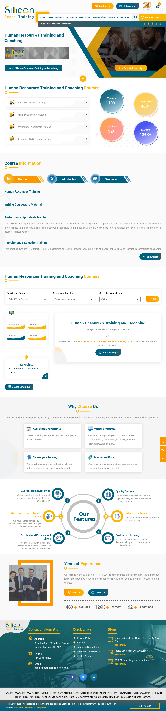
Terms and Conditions (88, 647)
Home (42, 17)
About (104, 17)
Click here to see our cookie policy (30, 707)
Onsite (87, 17)
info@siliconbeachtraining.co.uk (116, 341)
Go (154, 298)
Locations (95, 17)
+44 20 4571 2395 (152, 17)
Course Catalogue (21, 386)
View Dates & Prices (128, 68)
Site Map (81, 642)
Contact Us (104, 6)
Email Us (100, 592)
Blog (116, 17)
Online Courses (62, 17)
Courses (49, 17)
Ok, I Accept (145, 705)
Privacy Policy (84, 638)
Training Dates (76, 17)
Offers (110, 17)
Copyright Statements (88, 651)
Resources (124, 17)
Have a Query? (110, 352)
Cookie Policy (84, 656)
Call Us (76, 592)
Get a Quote (129, 6)
